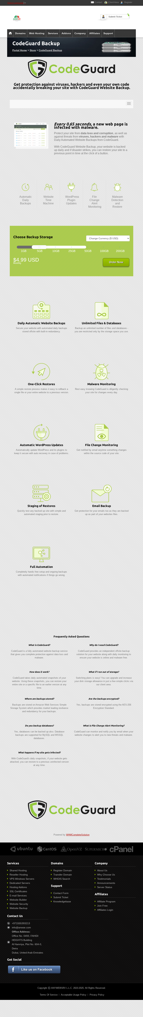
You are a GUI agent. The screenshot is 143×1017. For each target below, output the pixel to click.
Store (33, 50)
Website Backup (18, 908)
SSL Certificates (18, 891)
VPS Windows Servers (22, 878)
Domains (20, 33)
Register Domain (62, 870)
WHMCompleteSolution (77, 834)
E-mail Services (18, 895)
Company (80, 33)
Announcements (106, 883)
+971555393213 (21, 923)
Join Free (102, 905)
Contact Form (61, 893)
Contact (98, 2)
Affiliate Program (106, 901)
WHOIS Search (61, 878)
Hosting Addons (18, 887)
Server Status (104, 887)
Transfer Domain (62, 874)
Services (53, 33)
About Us (102, 870)
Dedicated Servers (20, 883)
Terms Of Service (49, 994)
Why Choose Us (106, 874)
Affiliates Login (105, 909)
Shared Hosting (18, 870)
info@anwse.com (21, 927)
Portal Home (19, 50)
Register (128, 2)
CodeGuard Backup (50, 50)
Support (108, 33)
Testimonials (104, 878)
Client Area (113, 2)
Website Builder (18, 899)
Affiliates (94, 33)
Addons (66, 33)
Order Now (116, 262)
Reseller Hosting (19, 874)
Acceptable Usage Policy (73, 994)
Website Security (19, 904)
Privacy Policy (97, 994)
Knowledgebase (62, 901)
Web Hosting (36, 33)
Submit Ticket (115, 17)
